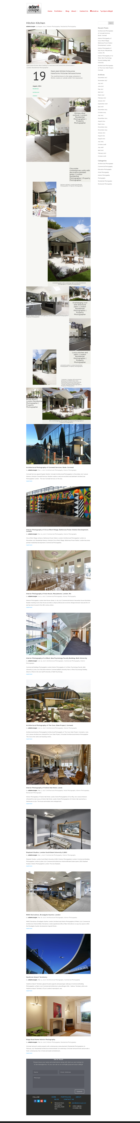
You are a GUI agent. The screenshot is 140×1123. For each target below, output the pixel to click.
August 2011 (101, 136)
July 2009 (100, 141)
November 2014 (102, 118)
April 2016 (100, 106)
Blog (67, 11)
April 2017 (100, 92)
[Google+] (41, 1101)
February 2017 (102, 98)
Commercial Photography (55, 534)
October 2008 (102, 144)
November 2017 (102, 80)
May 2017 (100, 89)
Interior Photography (53, 26)
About (73, 11)
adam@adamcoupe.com (79, 1103)
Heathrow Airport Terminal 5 (36, 977)
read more (29, 481)
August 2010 (101, 138)
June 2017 (101, 86)
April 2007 (101, 150)
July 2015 (100, 115)
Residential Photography (68, 26)
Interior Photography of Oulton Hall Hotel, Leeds (44, 788)
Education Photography (104, 169)
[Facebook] (35, 1101)
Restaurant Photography (33, 792)
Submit (79, 1091)
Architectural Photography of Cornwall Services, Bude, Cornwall (50, 467)
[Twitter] (38, 1101)
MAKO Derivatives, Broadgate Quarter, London (43, 915)
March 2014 (101, 124)
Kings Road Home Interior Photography (40, 1039)
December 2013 (102, 127)
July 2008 (100, 147)
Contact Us (84, 11)
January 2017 (101, 101)
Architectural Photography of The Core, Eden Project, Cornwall (49, 725)
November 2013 (102, 130)
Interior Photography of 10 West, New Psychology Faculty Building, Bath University (56, 658)
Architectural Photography (54, 470)
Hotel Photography (70, 790)
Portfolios (58, 11)
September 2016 (103, 104)
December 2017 (102, 77)
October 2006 (102, 156)
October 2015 (102, 112)
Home (50, 11)
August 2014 (101, 121)
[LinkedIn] (45, 1101)
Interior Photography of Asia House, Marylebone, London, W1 (48, 593)
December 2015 (102, 109)
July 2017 (100, 83)
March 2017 (101, 95)
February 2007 (102, 153)
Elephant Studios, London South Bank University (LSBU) (46, 852)
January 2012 (101, 133)
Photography (101, 178)
